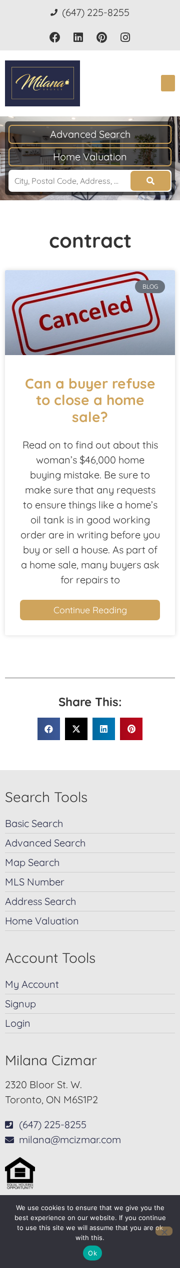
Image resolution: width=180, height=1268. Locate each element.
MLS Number (34, 881)
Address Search (40, 901)
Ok (92, 1253)
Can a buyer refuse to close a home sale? (90, 400)
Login (17, 1023)
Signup (20, 1003)
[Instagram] (125, 37)
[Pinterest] (102, 37)
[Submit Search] (150, 181)
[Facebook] (54, 37)
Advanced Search (90, 134)
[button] (168, 83)
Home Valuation (90, 156)
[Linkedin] (78, 37)
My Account (32, 984)
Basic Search (34, 823)
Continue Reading (90, 610)
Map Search (32, 862)
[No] (164, 1231)
